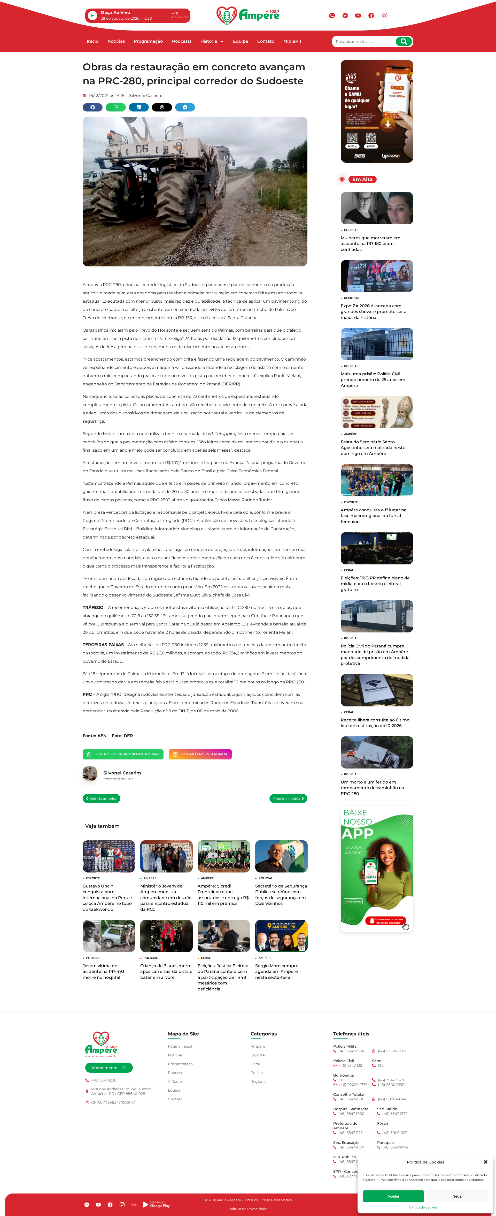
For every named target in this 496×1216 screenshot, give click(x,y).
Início (92, 41)
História (208, 41)
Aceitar (393, 1196)
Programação (148, 41)
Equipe (240, 41)
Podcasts (181, 41)
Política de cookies (422, 1207)
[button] (485, 1162)
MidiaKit (292, 41)
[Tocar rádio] (92, 15)
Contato (265, 41)
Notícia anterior (103, 799)
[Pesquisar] (404, 41)
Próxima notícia (286, 799)
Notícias (116, 41)
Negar (457, 1196)
